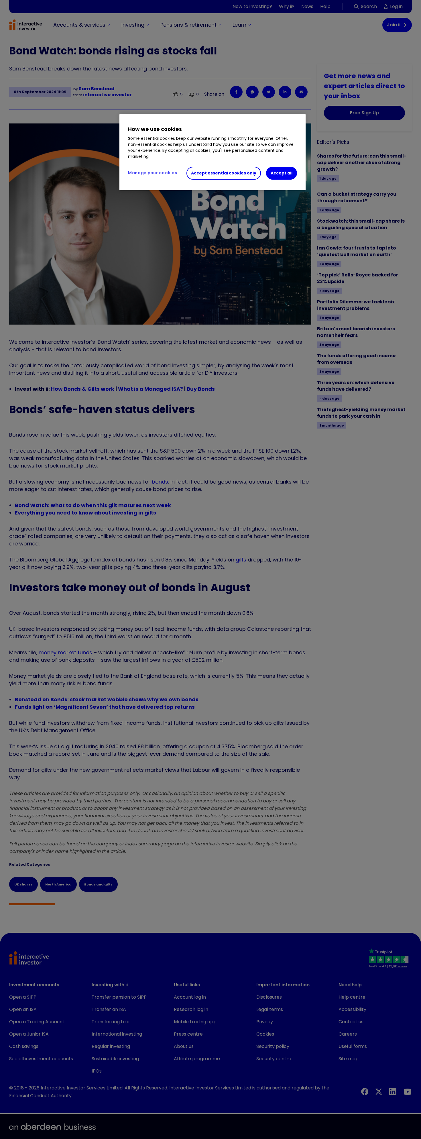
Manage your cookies (152, 173)
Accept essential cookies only (223, 173)
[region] (212, 152)
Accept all (281, 173)
